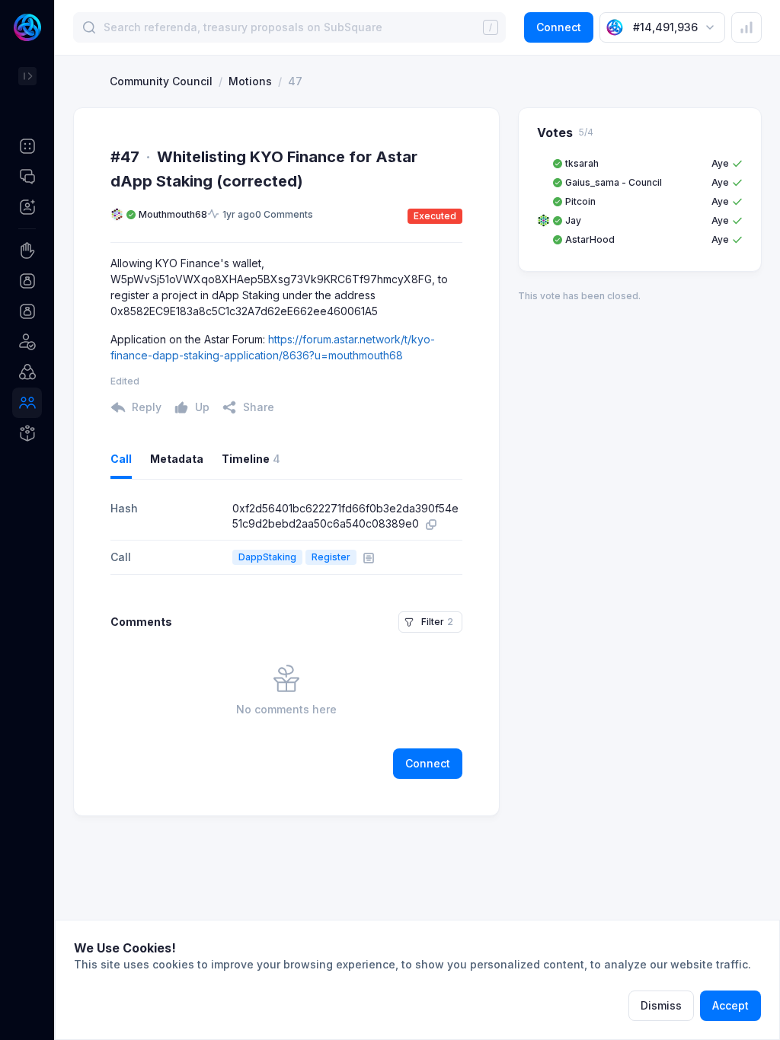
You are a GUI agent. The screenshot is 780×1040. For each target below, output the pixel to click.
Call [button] (121, 458)
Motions (250, 81)
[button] (27, 146)
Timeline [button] (251, 458)
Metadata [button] (176, 458)
